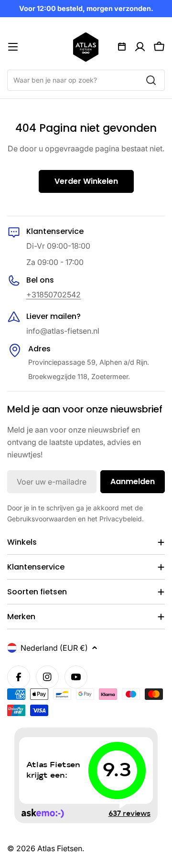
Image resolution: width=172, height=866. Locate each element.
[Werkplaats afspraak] (122, 47)
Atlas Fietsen (59, 848)
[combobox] (86, 80)
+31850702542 (53, 294)
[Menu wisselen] (13, 47)
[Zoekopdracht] (151, 80)
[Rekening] (140, 47)
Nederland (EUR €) (54, 648)
